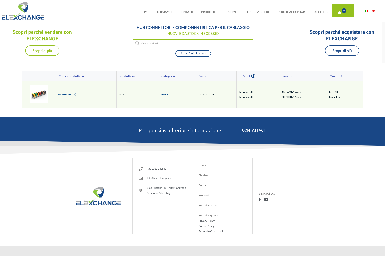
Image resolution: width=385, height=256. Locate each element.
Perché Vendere (257, 12)
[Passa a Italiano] (366, 11)
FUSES (164, 94)
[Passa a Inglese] (373, 11)
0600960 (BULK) (67, 94)
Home (144, 12)
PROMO (232, 12)
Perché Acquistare (292, 12)
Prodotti (208, 12)
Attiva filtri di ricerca (193, 53)
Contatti (186, 12)
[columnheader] (86, 76)
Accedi (319, 12)
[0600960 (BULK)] (39, 94)
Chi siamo (164, 12)
